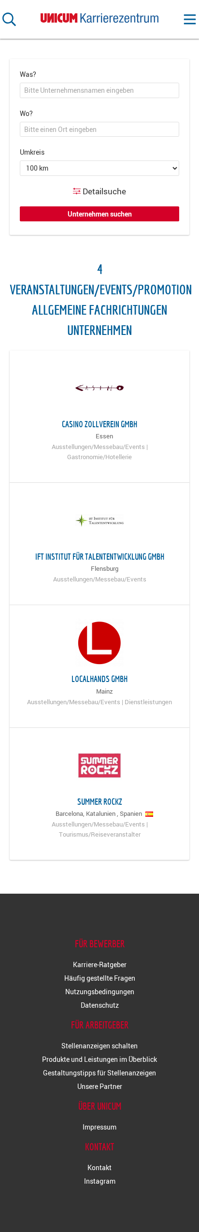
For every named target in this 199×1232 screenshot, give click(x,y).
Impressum (99, 1126)
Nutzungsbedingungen (99, 991)
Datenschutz (100, 1005)
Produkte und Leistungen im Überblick (99, 1059)
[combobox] (99, 90)
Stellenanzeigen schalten (99, 1045)
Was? (28, 74)
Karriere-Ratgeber (100, 964)
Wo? (26, 113)
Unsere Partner (99, 1086)
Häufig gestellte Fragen (99, 978)
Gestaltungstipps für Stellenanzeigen (99, 1072)
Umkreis (32, 152)
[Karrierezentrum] (99, 15)
